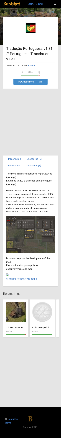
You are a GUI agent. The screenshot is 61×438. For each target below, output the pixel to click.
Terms (8, 423)
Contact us (13, 419)
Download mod (30, 81)
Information (14, 165)
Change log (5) (34, 159)
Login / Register (35, 4)
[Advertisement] (30, 122)
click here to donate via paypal (21, 278)
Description (14, 159)
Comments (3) (33, 165)
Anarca (31, 65)
